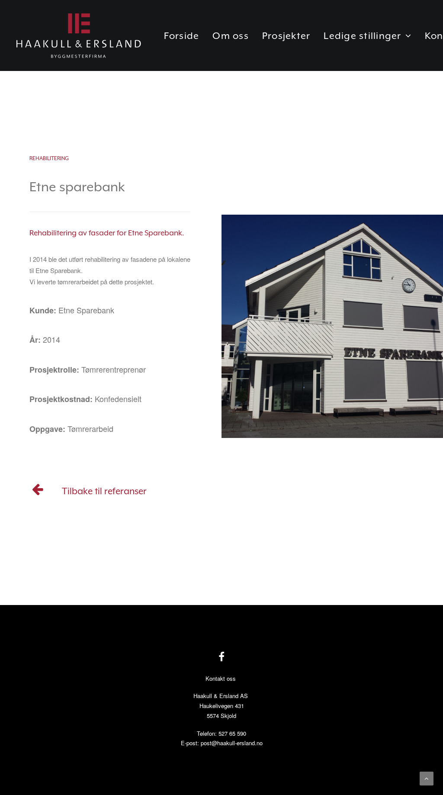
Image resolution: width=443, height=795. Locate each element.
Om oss (230, 35)
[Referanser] (37, 491)
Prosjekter (286, 35)
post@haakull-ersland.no (232, 743)
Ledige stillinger (362, 35)
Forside (181, 35)
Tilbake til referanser (104, 491)
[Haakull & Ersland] (78, 35)
